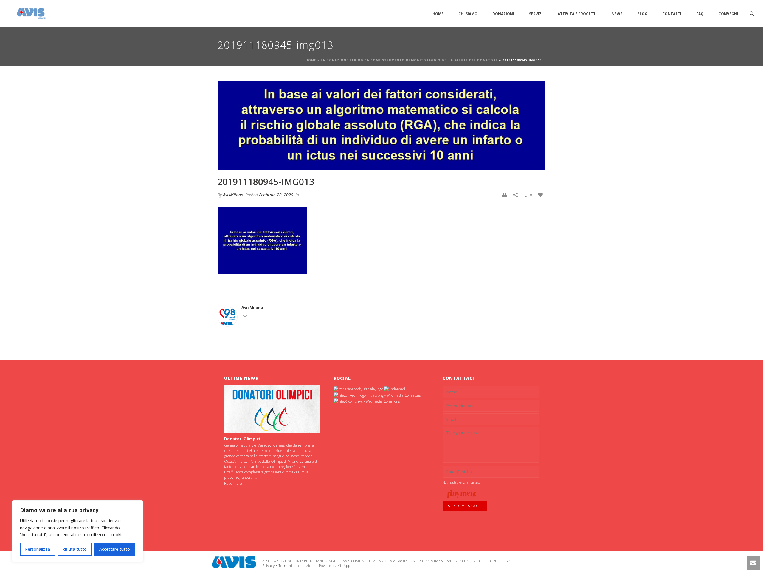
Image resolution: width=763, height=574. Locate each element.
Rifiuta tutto (74, 549)
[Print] (504, 195)
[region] (77, 531)
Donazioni (503, 13)
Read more (233, 483)
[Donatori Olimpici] (272, 409)
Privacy (268, 565)
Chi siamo (467, 13)
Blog (642, 13)
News (617, 13)
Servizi (536, 13)
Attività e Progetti (577, 13)
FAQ (700, 13)
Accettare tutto (114, 549)
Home (437, 13)
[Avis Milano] (234, 561)
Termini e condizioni (297, 565)
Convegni (728, 13)
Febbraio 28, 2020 (276, 195)
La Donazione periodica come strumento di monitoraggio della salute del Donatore (409, 60)
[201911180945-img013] (381, 125)
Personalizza (37, 549)
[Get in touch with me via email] (245, 317)
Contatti (671, 13)
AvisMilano (233, 195)
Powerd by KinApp (334, 565)
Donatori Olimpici (242, 438)
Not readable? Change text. (461, 482)
